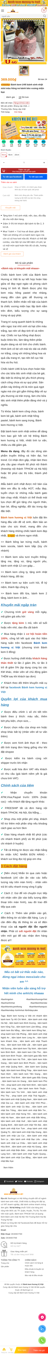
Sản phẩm (5, 1267)
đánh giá (10, 97)
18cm (10, 155)
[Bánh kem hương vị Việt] (24, 3)
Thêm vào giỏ (24, 170)
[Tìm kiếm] (44, 16)
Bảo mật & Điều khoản (34, 1275)
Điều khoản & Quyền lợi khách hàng (34, 1270)
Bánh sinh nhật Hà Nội (15, 1217)
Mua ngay (22, 1350)
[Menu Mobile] (2, 10)
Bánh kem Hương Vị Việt (24, 1287)
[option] (24, 41)
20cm (17, 155)
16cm (4, 155)
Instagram (40, 1181)
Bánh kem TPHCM (22, 1214)
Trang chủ (5, 1263)
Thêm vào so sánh (9, 182)
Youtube (29, 1181)
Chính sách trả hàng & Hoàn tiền (34, 1264)
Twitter (20, 1181)
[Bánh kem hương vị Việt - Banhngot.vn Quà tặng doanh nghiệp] (12, 10)
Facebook (10, 1181)
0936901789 (16, 1234)
